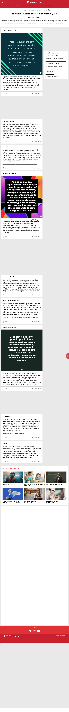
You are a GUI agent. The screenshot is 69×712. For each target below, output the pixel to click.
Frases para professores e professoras (54, 58)
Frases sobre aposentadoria (52, 55)
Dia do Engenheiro (50, 71)
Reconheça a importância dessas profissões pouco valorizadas (21, 317)
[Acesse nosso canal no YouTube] (38, 630)
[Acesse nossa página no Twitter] (30, 630)
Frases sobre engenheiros (52, 76)
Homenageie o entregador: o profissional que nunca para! (20, 164)
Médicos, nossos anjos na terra (53, 68)
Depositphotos (18, 636)
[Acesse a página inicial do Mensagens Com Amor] (34, 2)
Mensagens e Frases (34, 10)
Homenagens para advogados (52, 63)
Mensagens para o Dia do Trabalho (54, 66)
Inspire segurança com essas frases (13, 433)
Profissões (47, 10)
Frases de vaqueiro (50, 74)
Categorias (22, 10)
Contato (57, 636)
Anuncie (62, 636)
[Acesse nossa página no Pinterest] (34, 630)
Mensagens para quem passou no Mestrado (56, 61)
